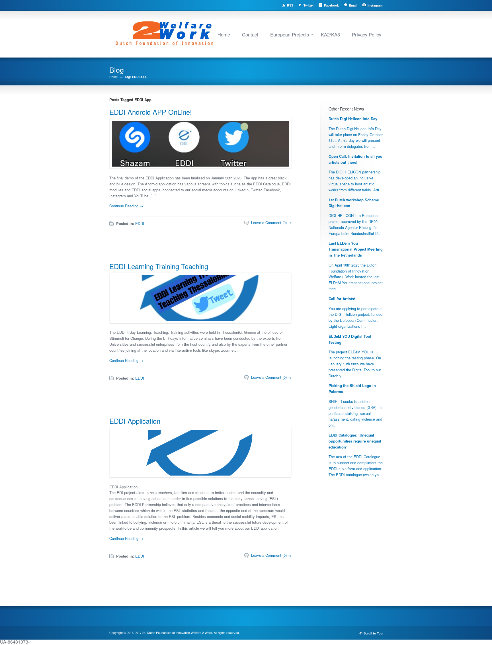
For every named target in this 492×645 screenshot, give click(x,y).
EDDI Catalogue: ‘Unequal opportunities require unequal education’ (355, 441)
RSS (290, 5)
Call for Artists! (342, 298)
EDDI (139, 223)
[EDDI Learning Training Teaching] (199, 319)
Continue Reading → (126, 205)
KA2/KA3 (330, 34)
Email (353, 5)
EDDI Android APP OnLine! (150, 112)
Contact (250, 34)
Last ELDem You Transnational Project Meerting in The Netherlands (356, 249)
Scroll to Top (373, 633)
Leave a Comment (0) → (271, 222)
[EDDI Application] (199, 474)
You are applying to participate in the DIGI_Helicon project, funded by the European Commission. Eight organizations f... (355, 317)
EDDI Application (134, 421)
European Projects (289, 34)
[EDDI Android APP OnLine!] (199, 165)
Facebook (331, 5)
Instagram (375, 5)
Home (224, 34)
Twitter (309, 5)
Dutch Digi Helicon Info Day (353, 118)
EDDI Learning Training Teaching (158, 266)
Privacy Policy (366, 34)
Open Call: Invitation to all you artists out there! (355, 159)
